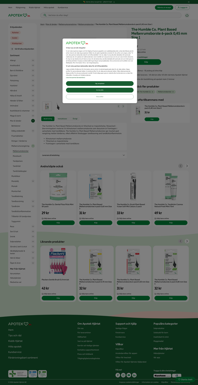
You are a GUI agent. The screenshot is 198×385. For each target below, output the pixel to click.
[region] (100, 71)
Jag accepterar (99, 83)
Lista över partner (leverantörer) (75, 77)
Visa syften (99, 96)
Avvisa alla (99, 90)
